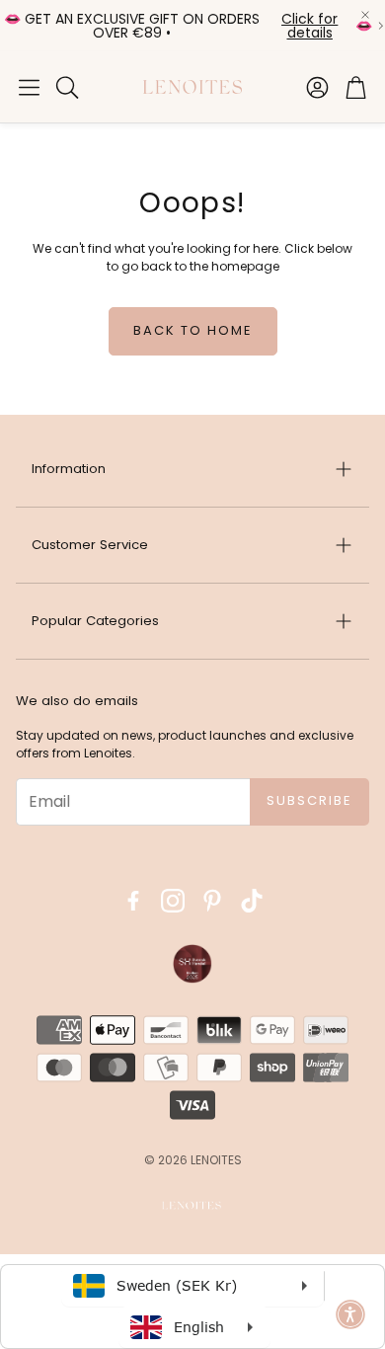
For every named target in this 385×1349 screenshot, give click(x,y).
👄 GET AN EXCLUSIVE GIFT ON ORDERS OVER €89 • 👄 (187, 26)
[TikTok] (252, 901)
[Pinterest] (212, 901)
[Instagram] (173, 901)
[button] (29, 87)
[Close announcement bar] (365, 15)
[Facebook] (133, 901)
